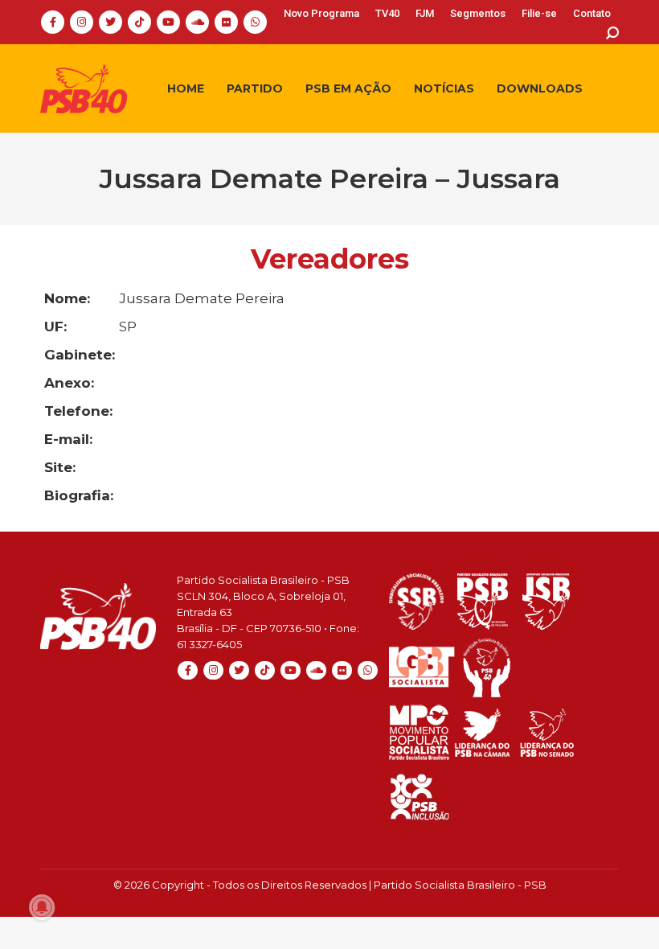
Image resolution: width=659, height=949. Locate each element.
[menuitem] (321, 13)
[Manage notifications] (42, 907)
